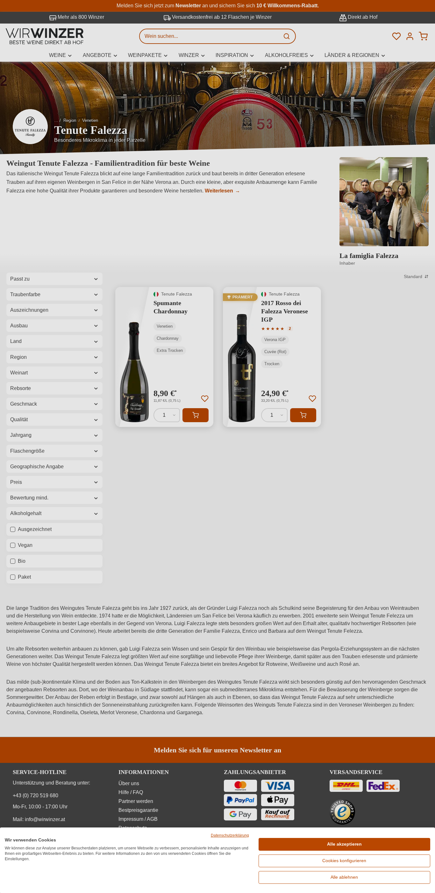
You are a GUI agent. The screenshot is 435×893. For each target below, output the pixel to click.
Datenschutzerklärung (230, 835)
